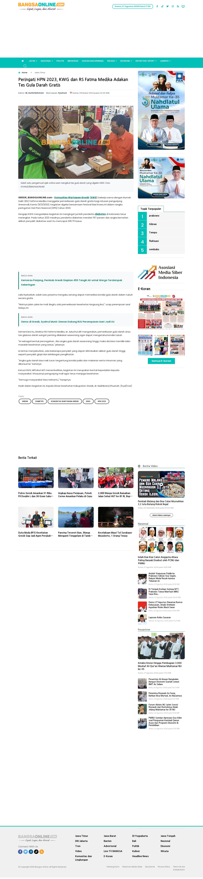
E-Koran (144, 288)
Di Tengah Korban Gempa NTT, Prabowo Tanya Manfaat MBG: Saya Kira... (164, 591)
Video (78, 851)
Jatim (32, 60)
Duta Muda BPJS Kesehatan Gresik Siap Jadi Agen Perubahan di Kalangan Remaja (35, 536)
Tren (77, 846)
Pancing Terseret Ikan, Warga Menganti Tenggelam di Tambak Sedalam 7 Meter (75, 536)
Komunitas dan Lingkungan (83, 858)
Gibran (153, 224)
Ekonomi (125, 60)
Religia (111, 60)
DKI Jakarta (81, 841)
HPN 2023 (102, 401)
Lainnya (164, 60)
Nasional (46, 60)
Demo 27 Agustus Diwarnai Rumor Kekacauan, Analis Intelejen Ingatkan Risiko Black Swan (165, 604)
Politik (60, 60)
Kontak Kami (179, 869)
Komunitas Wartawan (67, 197)
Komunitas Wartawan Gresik (65, 401)
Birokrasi (73, 60)
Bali (134, 841)
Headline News (140, 856)
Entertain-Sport (145, 60)
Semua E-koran (161, 361)
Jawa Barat (110, 836)
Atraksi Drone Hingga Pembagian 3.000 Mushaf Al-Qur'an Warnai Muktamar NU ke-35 (160, 666)
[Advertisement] (101, 35)
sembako (154, 249)
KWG (94, 197)
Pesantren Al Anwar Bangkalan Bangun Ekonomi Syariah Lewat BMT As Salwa (164, 681)
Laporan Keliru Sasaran (160, 617)
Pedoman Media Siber (132, 866)
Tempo (153, 232)
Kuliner (136, 851)
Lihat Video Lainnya (161, 515)
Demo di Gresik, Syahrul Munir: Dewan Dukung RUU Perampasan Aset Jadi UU (67, 321)
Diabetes (39, 401)
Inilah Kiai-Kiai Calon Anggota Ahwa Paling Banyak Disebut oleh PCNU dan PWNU (158, 560)
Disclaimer (150, 866)
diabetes (100, 214)
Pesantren (144, 629)
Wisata (165, 851)
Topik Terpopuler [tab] (150, 209)
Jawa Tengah (168, 836)
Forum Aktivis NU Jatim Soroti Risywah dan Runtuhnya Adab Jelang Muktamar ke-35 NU (163, 707)
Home (24, 72)
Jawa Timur (81, 836)
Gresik (85, 197)
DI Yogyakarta (140, 836)
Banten (107, 841)
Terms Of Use (179, 866)
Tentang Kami (112, 866)
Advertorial (110, 846)
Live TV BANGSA (113, 851)
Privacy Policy (164, 866)
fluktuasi (154, 241)
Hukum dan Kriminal (93, 60)
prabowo (154, 215)
